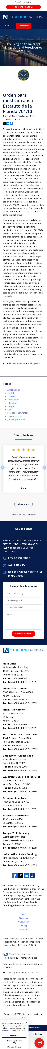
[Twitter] (20, 875)
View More (23, 504)
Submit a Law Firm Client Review (24, 514)
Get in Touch (23, 528)
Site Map (23, 925)
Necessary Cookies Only (14, 1042)
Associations (13, 389)
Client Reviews (23, 435)
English (10, 393)
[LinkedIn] (26, 875)
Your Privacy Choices (19, 954)
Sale (9, 409)
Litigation (35, 363)
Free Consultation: (23, 4)
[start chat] (39, 1043)
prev (3, 469)
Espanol (11, 396)
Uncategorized (14, 416)
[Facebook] (15, 875)
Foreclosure (19, 363)
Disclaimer (23, 918)
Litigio (10, 406)
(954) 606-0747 (19, 745)
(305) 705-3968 (19, 724)
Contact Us (23, 25)
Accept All (14, 1035)
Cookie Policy (11, 957)
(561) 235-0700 (19, 766)
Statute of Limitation (17, 412)
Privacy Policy (24, 922)
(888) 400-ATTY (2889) (25, 681)
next (44, 469)
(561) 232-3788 (19, 787)
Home (8, 25)
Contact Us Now (23, 633)
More (39, 25)
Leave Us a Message (23, 586)
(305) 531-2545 (19, 678)
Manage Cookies (29, 957)
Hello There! (37, 1034)
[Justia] (32, 875)
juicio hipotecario (16, 419)
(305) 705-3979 (19, 699)
